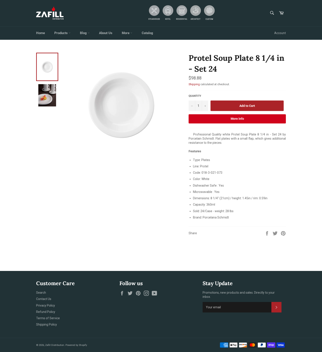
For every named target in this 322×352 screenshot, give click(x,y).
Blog (84, 33)
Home (40, 33)
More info (237, 118)
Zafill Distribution (54, 345)
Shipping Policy (46, 324)
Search (41, 292)
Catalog (147, 33)
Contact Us (43, 299)
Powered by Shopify (76, 345)
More (126, 33)
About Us (105, 33)
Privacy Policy (45, 305)
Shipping (194, 84)
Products (61, 33)
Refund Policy (45, 312)
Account (280, 33)
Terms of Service (48, 318)
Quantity (195, 95)
